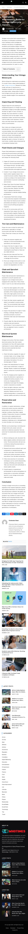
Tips (3, 812)
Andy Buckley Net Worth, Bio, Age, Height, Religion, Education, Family (19, 914)
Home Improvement (7, 784)
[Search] (25, 2)
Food (3, 774)
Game (3, 777)
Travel (3, 814)
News (3, 794)
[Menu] (2, 2)
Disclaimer (12, 928)
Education (4, 762)
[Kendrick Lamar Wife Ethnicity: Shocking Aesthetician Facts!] (14, 642)
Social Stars (5, 807)
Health (3, 779)
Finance (4, 772)
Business (4, 754)
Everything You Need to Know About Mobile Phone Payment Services (12, 629)
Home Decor (5, 782)
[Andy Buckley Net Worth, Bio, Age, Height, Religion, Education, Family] (6, 914)
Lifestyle (4, 789)
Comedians (4, 757)
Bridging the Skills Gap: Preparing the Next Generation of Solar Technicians (12, 561)
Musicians (4, 792)
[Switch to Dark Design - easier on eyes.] (23, 2)
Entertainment (5, 764)
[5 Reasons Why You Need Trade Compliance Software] (14, 664)
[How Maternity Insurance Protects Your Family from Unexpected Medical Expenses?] (6, 717)
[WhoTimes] (14, 2)
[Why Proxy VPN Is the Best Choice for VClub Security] (14, 598)
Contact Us (15, 930)
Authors (4, 747)
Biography (4, 752)
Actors (3, 737)
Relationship (5, 802)
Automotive (5, 749)
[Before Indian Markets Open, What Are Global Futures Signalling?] (6, 692)
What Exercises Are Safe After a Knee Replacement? (19, 708)
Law (3, 787)
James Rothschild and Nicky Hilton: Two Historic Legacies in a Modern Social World (18, 726)
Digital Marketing (6, 759)
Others (3, 797)
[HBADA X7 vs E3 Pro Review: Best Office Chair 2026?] (6, 701)
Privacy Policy (20, 928)
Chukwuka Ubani (10, 28)
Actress (4, 739)
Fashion (4, 769)
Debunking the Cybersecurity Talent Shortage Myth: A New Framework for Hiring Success (13, 584)
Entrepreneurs (5, 767)
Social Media (5, 804)
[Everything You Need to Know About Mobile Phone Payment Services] (14, 620)
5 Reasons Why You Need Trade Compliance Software (11, 674)
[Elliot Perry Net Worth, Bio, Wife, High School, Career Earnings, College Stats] (6, 905)
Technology (5, 809)
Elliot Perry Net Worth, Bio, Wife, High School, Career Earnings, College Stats (19, 905)
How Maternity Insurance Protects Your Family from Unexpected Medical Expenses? (19, 718)
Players (4, 799)
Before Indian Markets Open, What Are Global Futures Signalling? (18, 691)
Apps (3, 742)
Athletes (4, 744)
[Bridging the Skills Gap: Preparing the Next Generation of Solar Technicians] (14, 552)
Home (7, 928)
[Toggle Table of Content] (17, 69)
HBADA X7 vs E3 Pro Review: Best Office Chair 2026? (17, 700)
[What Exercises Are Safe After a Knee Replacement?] (6, 709)
